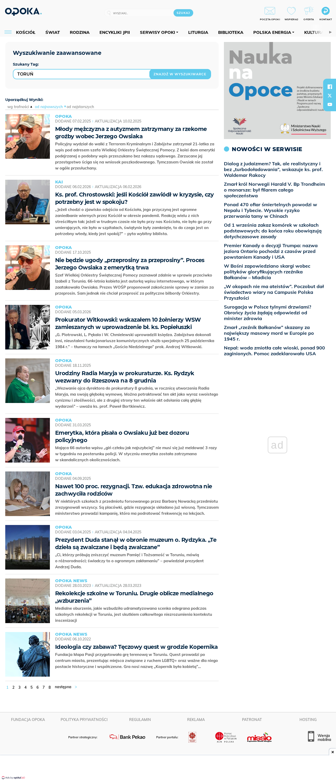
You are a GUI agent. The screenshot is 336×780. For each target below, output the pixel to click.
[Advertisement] (168, 768)
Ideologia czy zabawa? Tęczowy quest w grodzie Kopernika (136, 647)
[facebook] (330, 87)
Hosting (308, 719)
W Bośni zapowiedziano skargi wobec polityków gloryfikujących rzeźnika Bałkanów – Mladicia (267, 271)
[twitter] (330, 95)
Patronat (252, 719)
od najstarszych (80, 106)
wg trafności (18, 106)
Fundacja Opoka (28, 719)
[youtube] (330, 104)
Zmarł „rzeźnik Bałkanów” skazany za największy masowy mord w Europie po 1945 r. (269, 333)
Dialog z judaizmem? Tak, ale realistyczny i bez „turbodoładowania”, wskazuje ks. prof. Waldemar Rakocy (273, 169)
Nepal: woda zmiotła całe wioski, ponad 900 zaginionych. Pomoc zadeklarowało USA (274, 351)
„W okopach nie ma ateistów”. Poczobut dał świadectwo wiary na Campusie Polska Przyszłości (274, 292)
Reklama (196, 719)
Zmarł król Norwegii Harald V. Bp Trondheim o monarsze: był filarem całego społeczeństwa (274, 190)
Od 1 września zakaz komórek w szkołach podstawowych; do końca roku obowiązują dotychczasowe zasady (273, 231)
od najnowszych (49, 106)
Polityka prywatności (84, 719)
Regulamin (140, 719)
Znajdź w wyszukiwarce (180, 74)
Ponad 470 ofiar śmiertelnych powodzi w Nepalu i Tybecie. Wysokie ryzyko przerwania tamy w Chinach (270, 210)
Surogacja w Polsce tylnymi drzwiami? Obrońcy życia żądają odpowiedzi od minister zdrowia (267, 312)
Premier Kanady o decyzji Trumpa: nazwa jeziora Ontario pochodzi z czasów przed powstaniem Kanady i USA (271, 251)
